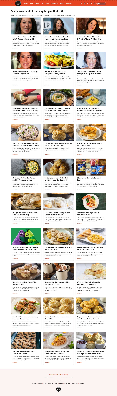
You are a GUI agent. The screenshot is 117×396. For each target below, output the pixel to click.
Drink (47, 3)
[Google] (91, 3)
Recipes (25, 3)
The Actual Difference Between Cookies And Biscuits (23, 352)
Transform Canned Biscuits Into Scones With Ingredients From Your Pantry (90, 352)
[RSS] (94, 3)
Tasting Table (67, 383)
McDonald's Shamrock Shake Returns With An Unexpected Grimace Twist (25, 248)
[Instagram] (81, 3)
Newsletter (102, 3)
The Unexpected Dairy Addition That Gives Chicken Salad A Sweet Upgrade (26, 144)
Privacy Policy (64, 374)
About (51, 374)
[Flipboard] (84, 3)
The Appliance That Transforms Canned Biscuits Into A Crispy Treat (58, 144)
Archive (56, 374)
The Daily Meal (75, 383)
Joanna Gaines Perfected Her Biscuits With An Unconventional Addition (26, 38)
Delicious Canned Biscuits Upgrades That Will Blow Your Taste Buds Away (25, 109)
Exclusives (69, 3)
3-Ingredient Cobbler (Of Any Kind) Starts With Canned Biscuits (57, 352)
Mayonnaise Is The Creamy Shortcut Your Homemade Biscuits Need (89, 318)
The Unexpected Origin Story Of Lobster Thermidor (88, 214)
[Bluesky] (88, 3)
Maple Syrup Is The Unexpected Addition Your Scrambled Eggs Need (89, 109)
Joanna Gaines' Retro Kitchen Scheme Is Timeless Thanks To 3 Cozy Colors (90, 38)
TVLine (44, 383)
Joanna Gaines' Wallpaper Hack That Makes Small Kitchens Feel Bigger (57, 38)
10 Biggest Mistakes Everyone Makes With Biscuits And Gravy (25, 214)
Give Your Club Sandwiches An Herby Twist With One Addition (25, 318)
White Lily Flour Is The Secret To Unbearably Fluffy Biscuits (88, 283)
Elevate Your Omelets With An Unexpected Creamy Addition (55, 73)
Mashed (61, 383)
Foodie (56, 383)
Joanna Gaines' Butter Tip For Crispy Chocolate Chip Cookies (25, 73)
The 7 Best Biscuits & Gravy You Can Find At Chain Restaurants (57, 214)
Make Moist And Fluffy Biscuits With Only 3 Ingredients (89, 144)
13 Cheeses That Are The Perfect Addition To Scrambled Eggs (24, 179)
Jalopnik (40, 383)
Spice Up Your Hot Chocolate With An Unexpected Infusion (57, 283)
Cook (31, 3)
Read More (15, 48)
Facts (42, 3)
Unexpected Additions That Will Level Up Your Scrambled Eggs (90, 248)
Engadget (34, 383)
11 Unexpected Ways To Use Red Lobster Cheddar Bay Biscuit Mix (56, 179)
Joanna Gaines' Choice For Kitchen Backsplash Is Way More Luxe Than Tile (89, 74)
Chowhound (50, 383)
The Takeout (82, 383)
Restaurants (54, 3)
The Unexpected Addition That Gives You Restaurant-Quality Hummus (57, 109)
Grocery (62, 3)
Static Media (50, 377)
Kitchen (37, 3)
